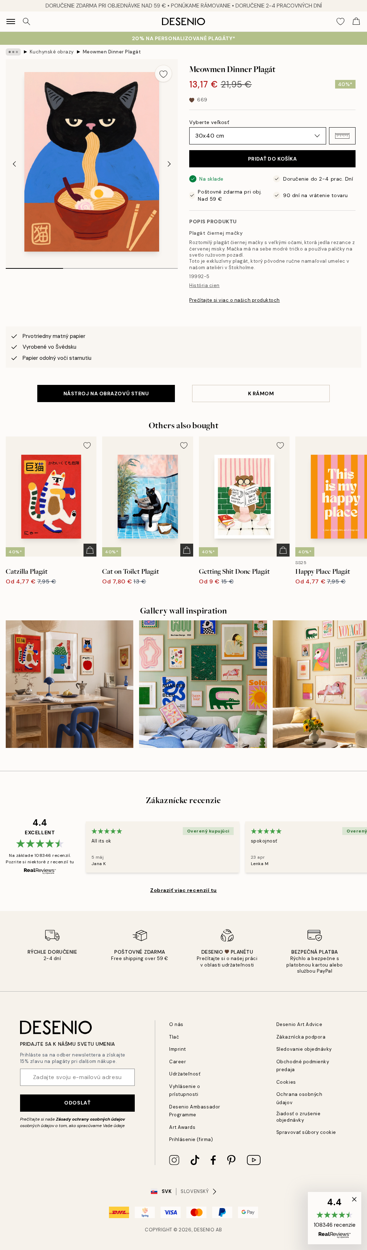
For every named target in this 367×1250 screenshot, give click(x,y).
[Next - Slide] (169, 164)
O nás (176, 1024)
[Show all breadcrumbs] (13, 52)
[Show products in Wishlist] (340, 21)
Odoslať (77, 1102)
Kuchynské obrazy (52, 52)
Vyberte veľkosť (209, 122)
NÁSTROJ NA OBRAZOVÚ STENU (106, 393)
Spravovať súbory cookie (306, 1132)
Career (177, 1062)
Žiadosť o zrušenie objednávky (298, 1117)
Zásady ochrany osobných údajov (90, 1119)
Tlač (174, 1037)
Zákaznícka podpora (300, 1037)
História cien (204, 285)
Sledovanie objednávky (304, 1049)
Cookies (286, 1082)
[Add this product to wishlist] (163, 73)
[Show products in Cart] (356, 21)
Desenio (204, 1230)
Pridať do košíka (272, 159)
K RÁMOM (261, 393)
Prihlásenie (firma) (191, 1139)
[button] (342, 135)
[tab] (34, 266)
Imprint (177, 1049)
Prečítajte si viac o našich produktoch (234, 300)
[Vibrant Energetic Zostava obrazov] (203, 684)
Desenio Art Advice (299, 1024)
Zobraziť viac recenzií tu (183, 890)
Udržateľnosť (184, 1074)
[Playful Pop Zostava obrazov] (69, 684)
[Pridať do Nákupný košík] (90, 550)
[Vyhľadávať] (26, 21)
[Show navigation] (11, 21)
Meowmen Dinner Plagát (112, 52)
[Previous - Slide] (14, 164)
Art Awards (182, 1127)
